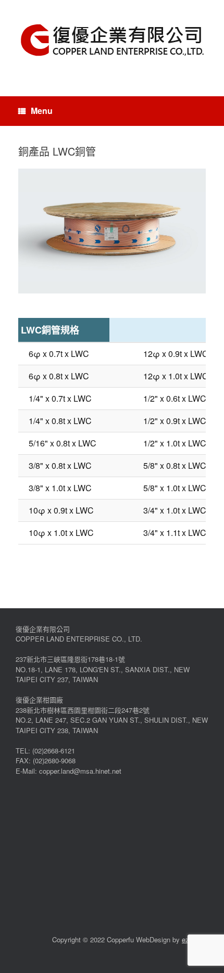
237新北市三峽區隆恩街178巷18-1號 (70, 659)
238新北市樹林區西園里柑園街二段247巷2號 (83, 710)
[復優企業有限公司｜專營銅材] (112, 40)
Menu (42, 111)
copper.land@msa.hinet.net (80, 771)
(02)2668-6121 (53, 751)
